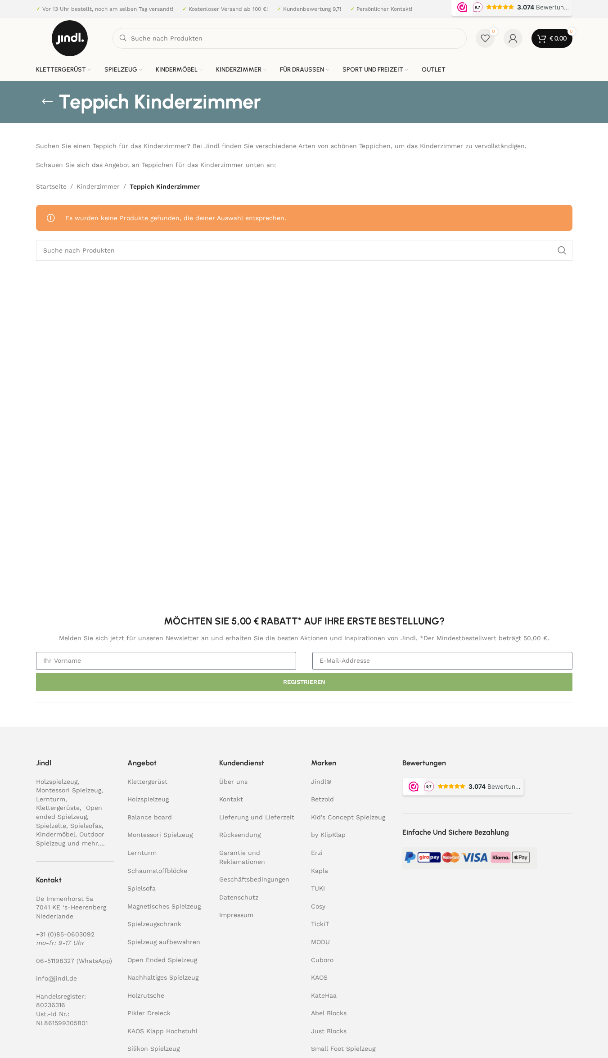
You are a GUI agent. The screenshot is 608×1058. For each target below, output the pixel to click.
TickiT (320, 923)
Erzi (317, 852)
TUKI (318, 888)
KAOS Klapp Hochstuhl (162, 1031)
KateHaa (324, 995)
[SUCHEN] (562, 250)
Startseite (51, 186)
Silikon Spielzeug (153, 1048)
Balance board (149, 817)
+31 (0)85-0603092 (65, 934)
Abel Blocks (329, 1013)
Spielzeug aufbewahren (163, 941)
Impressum (236, 914)
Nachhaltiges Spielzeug (162, 977)
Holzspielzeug (56, 781)
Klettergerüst (147, 781)
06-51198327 (55, 960)
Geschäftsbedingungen (254, 879)
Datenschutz (238, 897)
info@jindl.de (56, 978)
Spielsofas (86, 825)
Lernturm (50, 799)
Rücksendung (240, 834)
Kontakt (231, 799)
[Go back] (47, 102)
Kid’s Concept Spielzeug (348, 817)
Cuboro (322, 959)
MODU (320, 941)
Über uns (233, 781)
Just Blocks (329, 1031)
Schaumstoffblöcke (157, 870)
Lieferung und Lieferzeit (256, 817)
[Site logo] (70, 37)
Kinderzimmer (98, 186)
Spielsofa (141, 888)
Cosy (318, 906)
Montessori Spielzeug (68, 790)
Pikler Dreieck (149, 1013)
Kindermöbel (55, 834)
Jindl (321, 781)
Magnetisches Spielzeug (164, 906)
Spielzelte (51, 825)
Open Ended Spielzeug (162, 959)
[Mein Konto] (513, 38)
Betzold (322, 799)
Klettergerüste (58, 807)
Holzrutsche (145, 995)
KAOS (319, 977)
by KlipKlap (328, 834)
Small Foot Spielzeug (343, 1048)
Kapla (319, 870)
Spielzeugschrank (154, 923)
